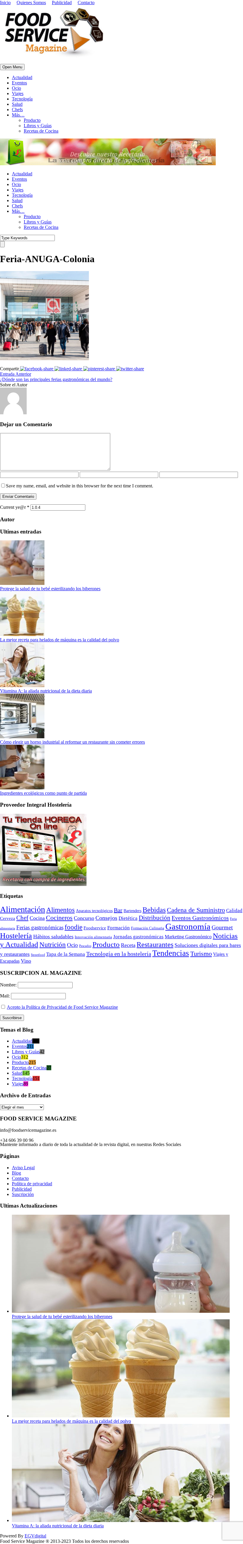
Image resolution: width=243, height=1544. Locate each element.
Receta (128, 945)
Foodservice (95, 928)
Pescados (85, 946)
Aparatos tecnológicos (94, 911)
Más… (18, 114)
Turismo (201, 953)
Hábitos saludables (53, 936)
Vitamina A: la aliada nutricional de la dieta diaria (46, 690)
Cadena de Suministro (196, 910)
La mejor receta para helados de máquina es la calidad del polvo (59, 639)
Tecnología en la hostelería (118, 953)
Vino (26, 961)
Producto (32, 120)
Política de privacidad (32, 1183)
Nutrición (52, 944)
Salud (17, 104)
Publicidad (62, 2)
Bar (118, 910)
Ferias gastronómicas (39, 927)
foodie (73, 927)
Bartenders (132, 911)
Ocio (16, 88)
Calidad (234, 910)
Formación (118, 928)
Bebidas (154, 910)
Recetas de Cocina (41, 130)
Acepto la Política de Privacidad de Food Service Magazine (62, 1007)
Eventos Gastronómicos (200, 918)
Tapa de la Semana (65, 954)
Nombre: (9, 984)
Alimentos (60, 910)
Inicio (5, 2)
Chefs (17, 109)
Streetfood (38, 954)
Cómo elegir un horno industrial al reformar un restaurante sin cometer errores (72, 742)
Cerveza (7, 918)
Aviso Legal (23, 1167)
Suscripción (23, 1194)
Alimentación (22, 909)
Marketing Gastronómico (188, 936)
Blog (16, 1172)
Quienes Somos (31, 2)
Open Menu (12, 67)
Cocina (37, 918)
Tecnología (22, 98)
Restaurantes (155, 944)
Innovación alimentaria (93, 937)
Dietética (128, 918)
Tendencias (170, 953)
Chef (22, 918)
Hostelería (16, 935)
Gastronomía (187, 926)
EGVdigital (35, 1535)
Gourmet (222, 927)
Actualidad (22, 77)
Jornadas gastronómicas (138, 936)
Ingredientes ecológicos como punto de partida (43, 793)
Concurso (84, 918)
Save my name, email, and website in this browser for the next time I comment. (79, 485)
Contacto (86, 2)
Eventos (19, 82)
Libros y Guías (38, 125)
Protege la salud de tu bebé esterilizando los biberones (50, 588)
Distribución (154, 917)
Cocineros (59, 917)
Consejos (106, 918)
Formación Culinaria (147, 928)
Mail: (5, 995)
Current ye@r (14, 507)
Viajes (17, 93)
